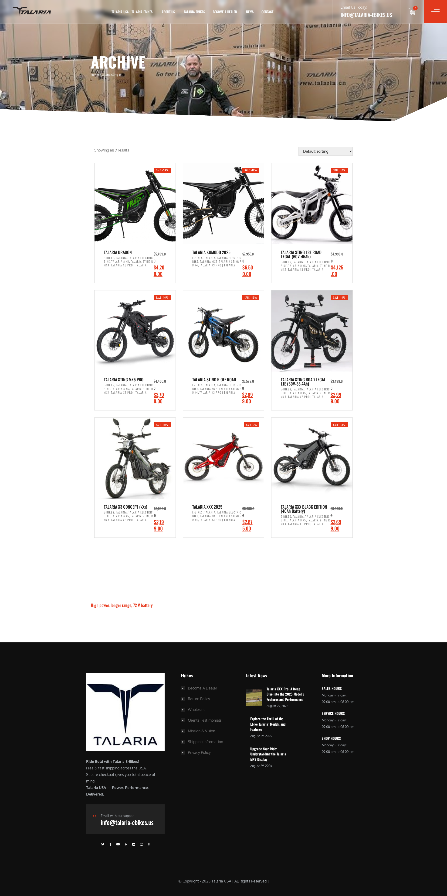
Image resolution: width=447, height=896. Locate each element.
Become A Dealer (202, 688)
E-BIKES (109, 258)
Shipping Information (205, 741)
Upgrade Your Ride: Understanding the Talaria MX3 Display (268, 754)
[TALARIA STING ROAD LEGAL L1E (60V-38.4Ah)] (311, 331)
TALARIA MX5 (120, 261)
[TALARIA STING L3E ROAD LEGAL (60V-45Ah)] (311, 203)
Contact (267, 11)
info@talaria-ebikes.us (127, 822)
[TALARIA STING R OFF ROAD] (223, 331)
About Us (168, 11)
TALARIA (121, 258)
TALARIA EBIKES (194, 11)
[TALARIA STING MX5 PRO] (135, 331)
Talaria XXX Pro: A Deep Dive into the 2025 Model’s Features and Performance (285, 694)
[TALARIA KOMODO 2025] (223, 203)
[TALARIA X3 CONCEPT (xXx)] (135, 458)
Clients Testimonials (204, 720)
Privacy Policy (199, 752)
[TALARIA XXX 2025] (223, 458)
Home (95, 74)
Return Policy (199, 698)
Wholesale (197, 709)
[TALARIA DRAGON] (135, 203)
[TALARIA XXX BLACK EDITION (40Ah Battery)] (311, 458)
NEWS (250, 11)
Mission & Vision (201, 731)
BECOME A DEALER (225, 11)
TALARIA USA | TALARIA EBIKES (132, 11)
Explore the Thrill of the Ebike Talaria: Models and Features (267, 724)
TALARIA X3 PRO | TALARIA (129, 265)
